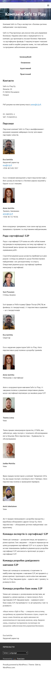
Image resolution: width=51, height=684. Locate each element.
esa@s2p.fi (7, 165)
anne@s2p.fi (36, 104)
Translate (20, 658)
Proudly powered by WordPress (15, 664)
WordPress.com (9, 667)
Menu (48, 5)
